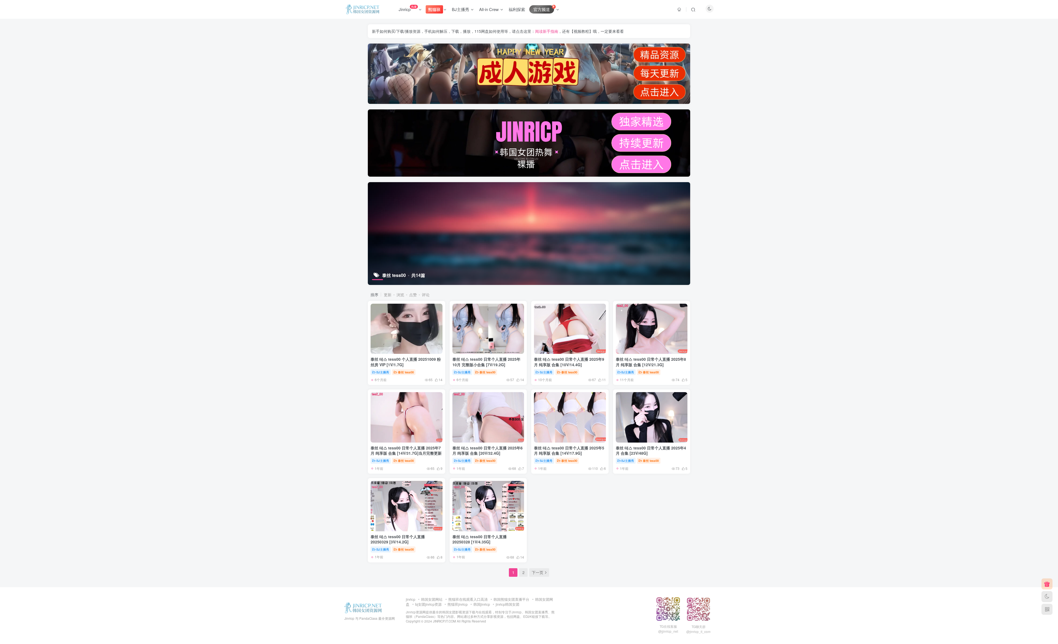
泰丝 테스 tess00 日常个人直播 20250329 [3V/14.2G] (398, 539)
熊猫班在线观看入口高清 (468, 599)
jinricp (410, 599)
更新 (388, 294)
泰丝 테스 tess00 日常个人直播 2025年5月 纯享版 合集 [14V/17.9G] (569, 450)
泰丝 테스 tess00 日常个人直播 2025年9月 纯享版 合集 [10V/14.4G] (569, 361)
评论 (426, 294)
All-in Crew (489, 9)
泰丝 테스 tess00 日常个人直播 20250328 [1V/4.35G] (479, 539)
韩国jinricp (481, 604)
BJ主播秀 (460, 9)
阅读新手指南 (546, 31)
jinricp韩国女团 (507, 604)
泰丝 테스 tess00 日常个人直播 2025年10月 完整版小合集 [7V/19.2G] (486, 361)
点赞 (413, 294)
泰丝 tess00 (406, 372)
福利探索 (517, 9)
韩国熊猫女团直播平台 (511, 599)
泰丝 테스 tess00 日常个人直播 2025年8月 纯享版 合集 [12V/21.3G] (651, 361)
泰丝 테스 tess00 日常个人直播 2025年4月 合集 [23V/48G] (651, 450)
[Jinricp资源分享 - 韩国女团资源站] (363, 607)
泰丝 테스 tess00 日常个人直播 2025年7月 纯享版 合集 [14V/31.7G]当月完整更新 (406, 450)
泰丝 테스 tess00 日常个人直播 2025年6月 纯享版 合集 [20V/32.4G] (487, 450)
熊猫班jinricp (457, 604)
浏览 (400, 294)
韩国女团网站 (431, 599)
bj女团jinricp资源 (428, 604)
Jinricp (408, 8)
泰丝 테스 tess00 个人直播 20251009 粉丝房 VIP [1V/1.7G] (406, 361)
